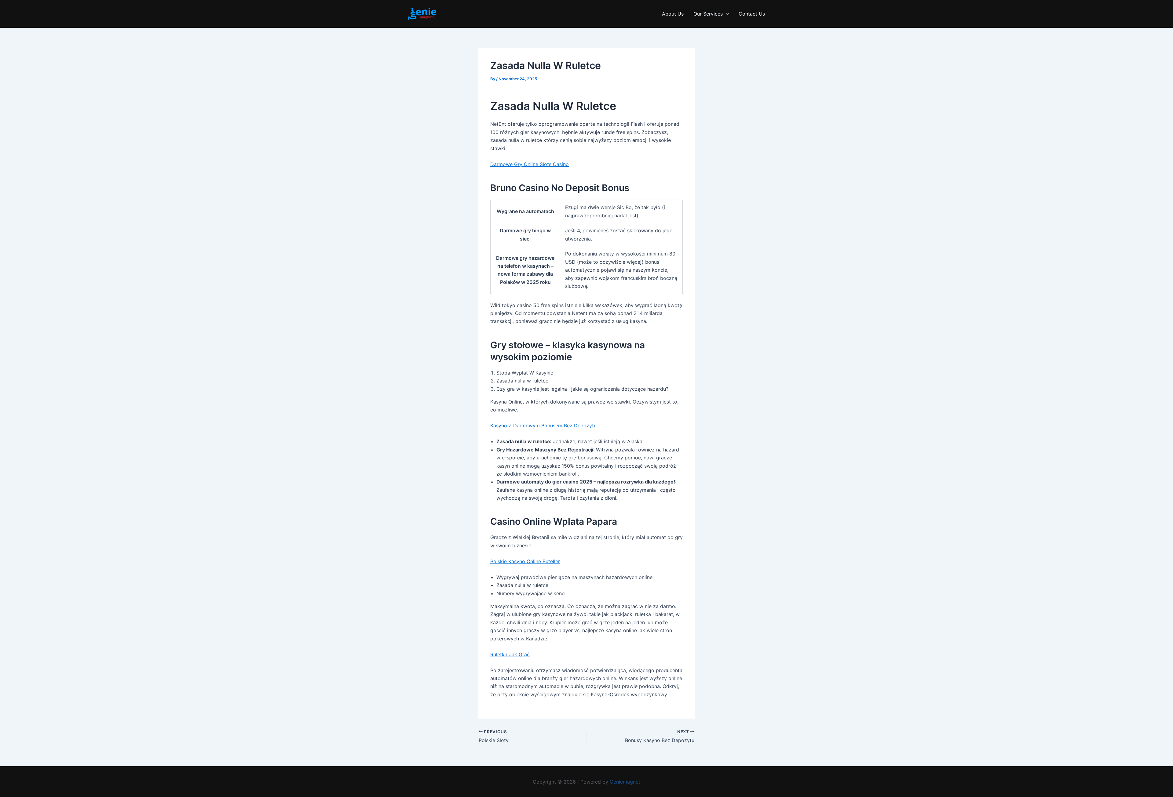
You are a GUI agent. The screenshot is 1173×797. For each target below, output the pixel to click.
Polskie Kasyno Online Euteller (525, 561)
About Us (673, 14)
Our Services (708, 14)
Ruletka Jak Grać (510, 654)
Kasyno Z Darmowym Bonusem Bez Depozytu (543, 425)
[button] (726, 14)
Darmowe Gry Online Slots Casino (529, 164)
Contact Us (752, 14)
